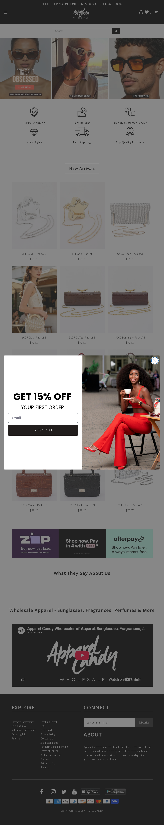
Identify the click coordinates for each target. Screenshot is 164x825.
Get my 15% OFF (43, 430)
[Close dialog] (154, 360)
